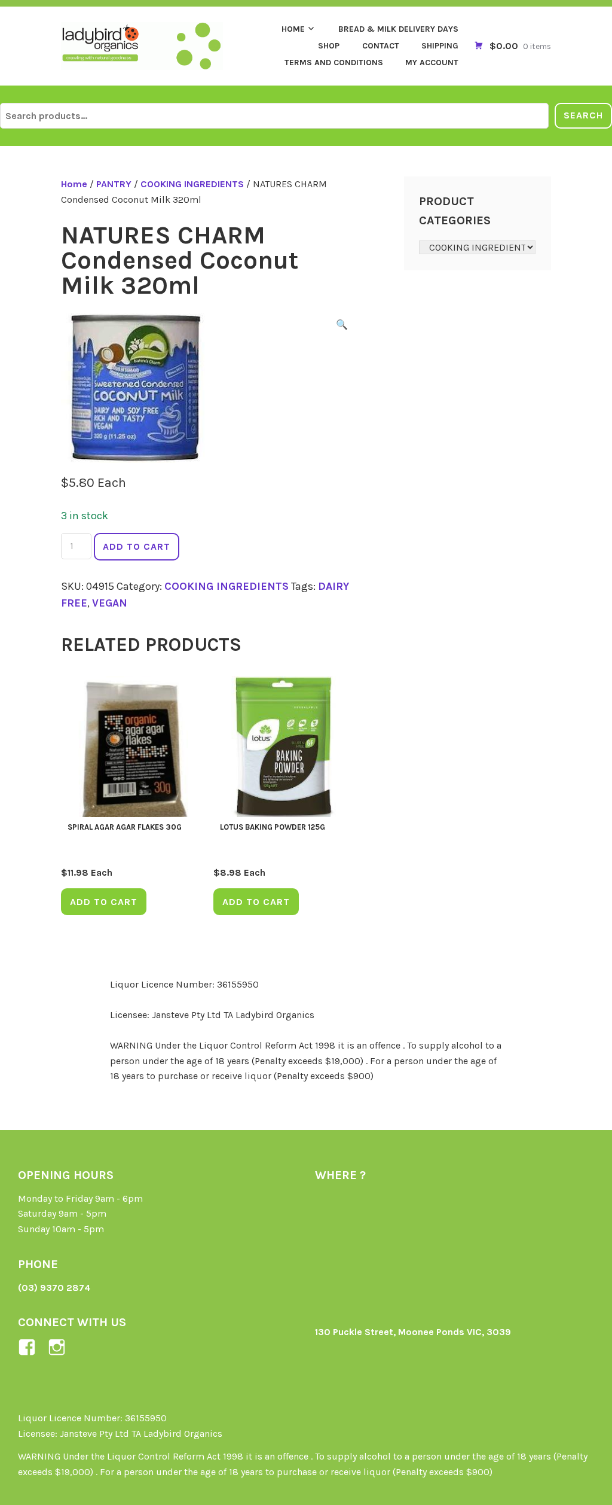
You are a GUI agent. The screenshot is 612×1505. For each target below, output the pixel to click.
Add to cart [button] (103, 901)
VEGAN (109, 603)
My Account (431, 62)
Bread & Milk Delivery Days (398, 29)
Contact (380, 46)
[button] (341, 326)
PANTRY (113, 184)
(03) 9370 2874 (54, 1287)
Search (583, 115)
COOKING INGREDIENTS (192, 184)
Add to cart (136, 546)
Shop (328, 46)
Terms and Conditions (333, 62)
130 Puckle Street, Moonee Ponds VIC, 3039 (413, 1332)
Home (293, 29)
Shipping (439, 46)
